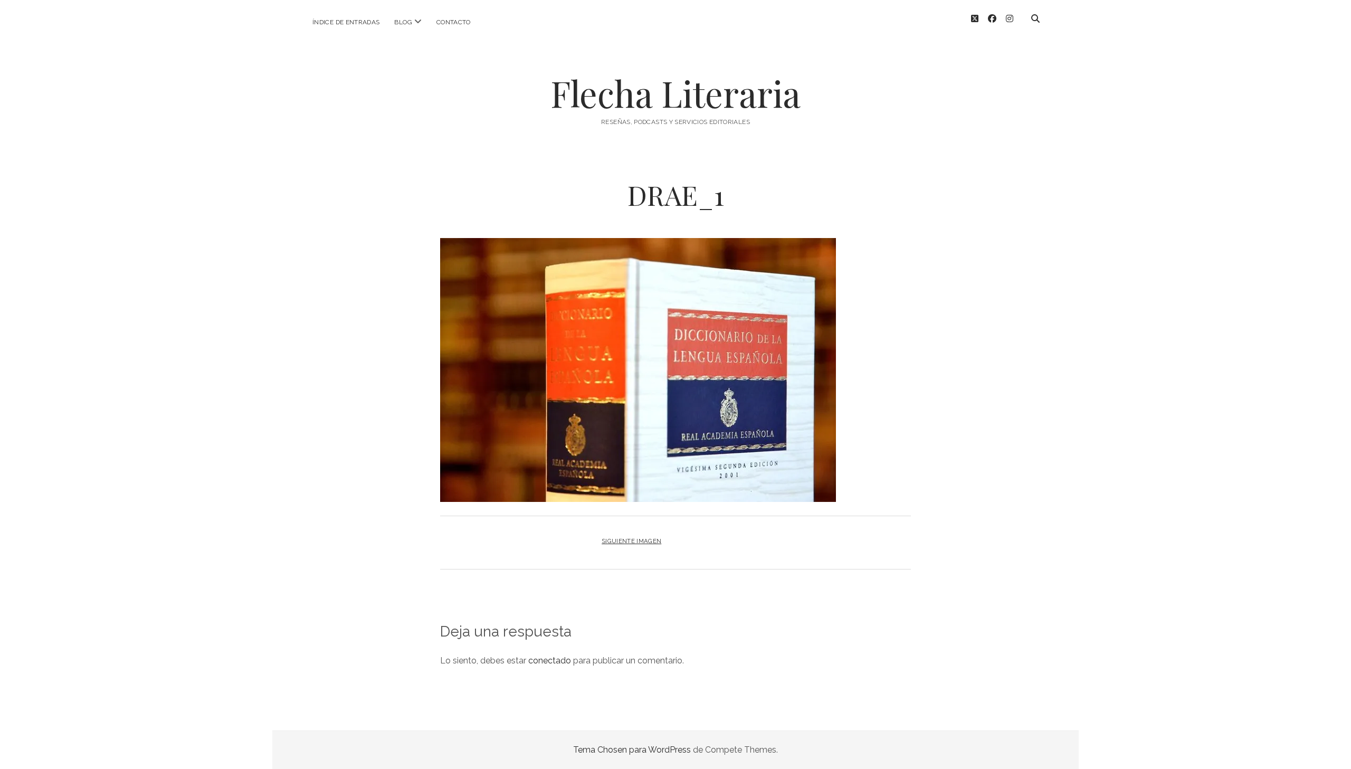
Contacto (453, 22)
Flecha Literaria (675, 93)
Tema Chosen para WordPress (632, 750)
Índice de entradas (345, 22)
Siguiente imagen (631, 541)
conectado (549, 661)
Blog (403, 22)
